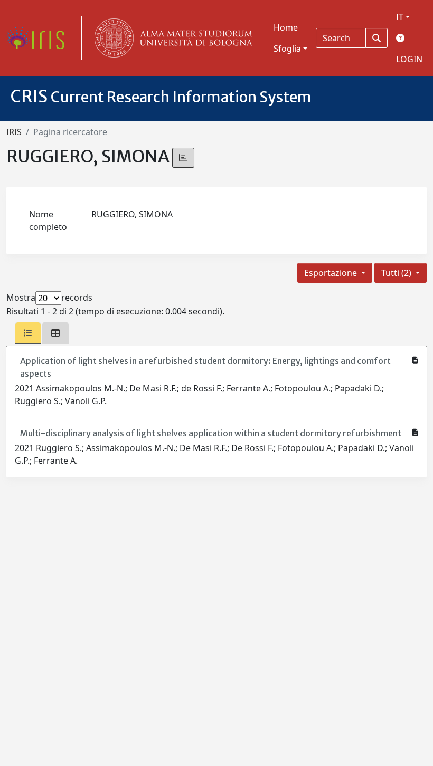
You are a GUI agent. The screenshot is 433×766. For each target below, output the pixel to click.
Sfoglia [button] (287, 48)
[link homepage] (39, 38)
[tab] (28, 333)
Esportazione (331, 273)
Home (286, 27)
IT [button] (399, 17)
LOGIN (409, 59)
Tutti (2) (397, 273)
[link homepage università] (171, 38)
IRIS (14, 132)
